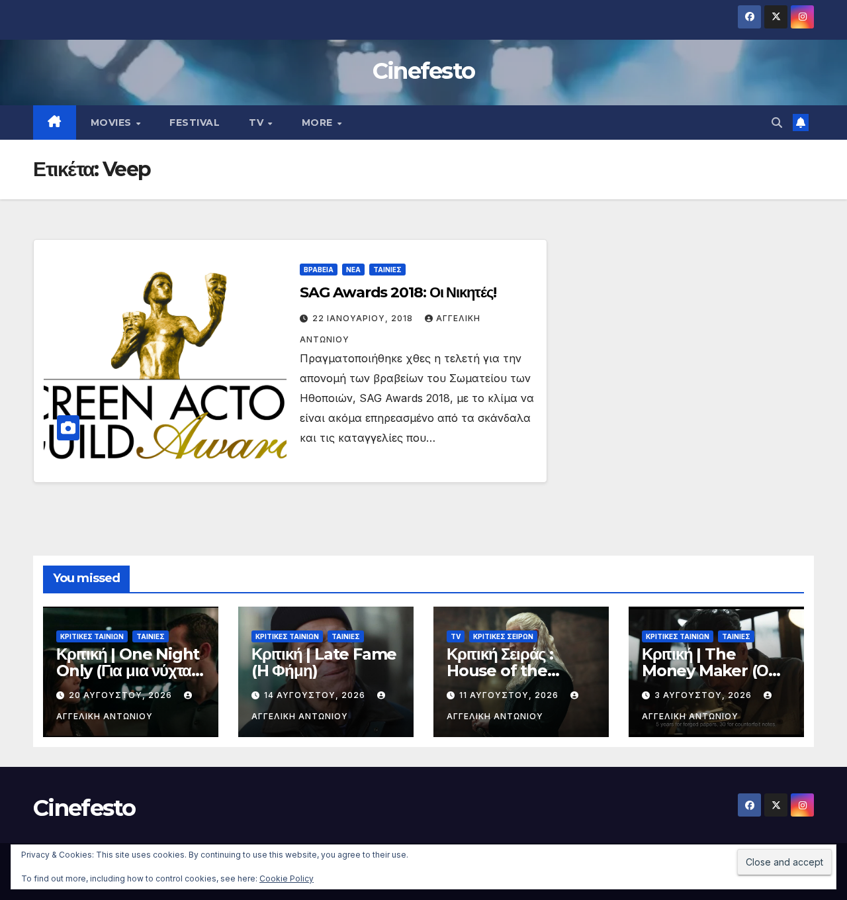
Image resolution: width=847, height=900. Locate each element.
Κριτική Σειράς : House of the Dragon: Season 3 (514, 670)
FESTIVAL (194, 122)
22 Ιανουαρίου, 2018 (364, 318)
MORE (319, 122)
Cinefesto (424, 71)
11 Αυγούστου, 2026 (510, 695)
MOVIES (113, 122)
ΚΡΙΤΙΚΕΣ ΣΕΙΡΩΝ (503, 636)
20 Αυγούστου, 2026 (122, 695)
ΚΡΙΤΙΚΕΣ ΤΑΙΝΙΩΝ (92, 636)
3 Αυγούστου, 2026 (704, 695)
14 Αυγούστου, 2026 (316, 695)
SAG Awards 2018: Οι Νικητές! (398, 292)
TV (258, 122)
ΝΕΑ (353, 270)
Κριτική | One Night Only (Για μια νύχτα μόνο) (127, 670)
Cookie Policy (286, 878)
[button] (777, 122)
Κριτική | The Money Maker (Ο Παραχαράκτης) (705, 670)
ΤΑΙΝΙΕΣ (387, 270)
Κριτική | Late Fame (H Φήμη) (323, 662)
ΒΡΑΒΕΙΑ (319, 270)
